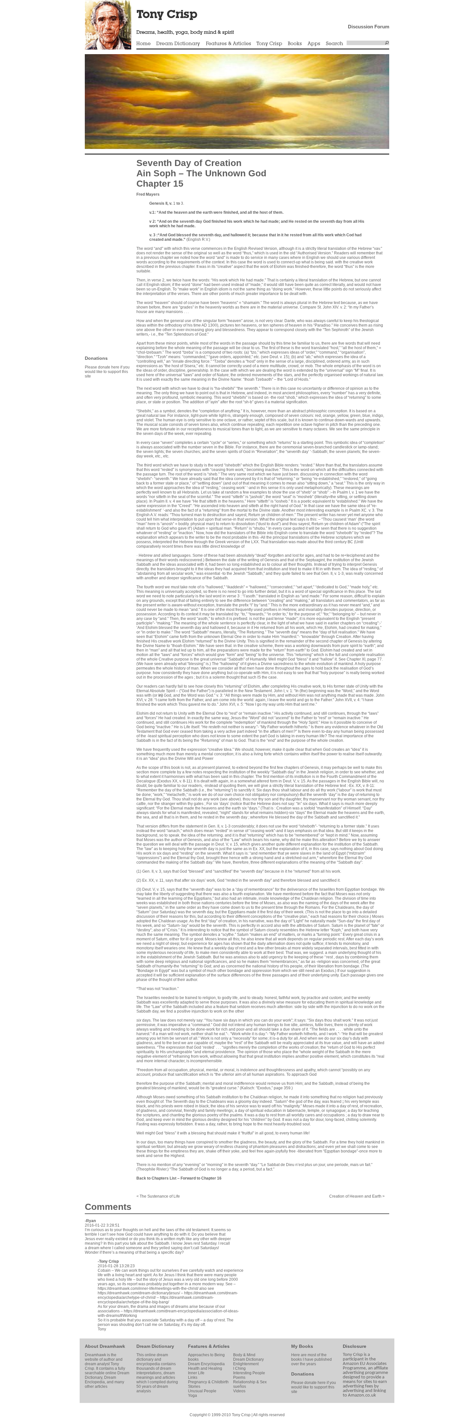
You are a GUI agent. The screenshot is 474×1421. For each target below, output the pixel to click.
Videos (239, 1391)
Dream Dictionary (178, 44)
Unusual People (202, 1391)
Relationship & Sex (250, 1382)
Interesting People (249, 1373)
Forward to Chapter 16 (201, 1178)
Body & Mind (244, 1355)
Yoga (192, 1395)
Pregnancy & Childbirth (208, 1382)
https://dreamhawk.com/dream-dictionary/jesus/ (139, 1293)
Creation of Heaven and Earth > (357, 1196)
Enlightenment (246, 1364)
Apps (313, 44)
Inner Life (196, 1373)
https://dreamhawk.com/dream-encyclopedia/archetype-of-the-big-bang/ (156, 1299)
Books (295, 44)
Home (143, 44)
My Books (302, 1346)
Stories (194, 1386)
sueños (239, 1386)
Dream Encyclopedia (206, 1364)
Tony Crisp (269, 44)
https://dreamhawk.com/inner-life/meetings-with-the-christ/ (148, 1288)
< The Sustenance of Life (158, 1196)
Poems (239, 1377)
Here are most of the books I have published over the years (311, 1359)
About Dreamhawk (105, 1346)
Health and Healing (205, 1368)
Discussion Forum (368, 26)
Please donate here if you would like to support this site (107, 371)
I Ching (239, 1368)
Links (192, 1377)
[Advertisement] (104, 254)
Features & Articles (228, 44)
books (193, 1359)
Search (334, 44)
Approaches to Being (206, 1355)
